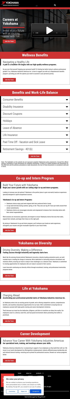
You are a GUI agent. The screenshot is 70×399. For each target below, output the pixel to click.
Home (19, 373)
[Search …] (55, 5)
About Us (28, 373)
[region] (24, 385)
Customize (12, 391)
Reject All (24, 391)
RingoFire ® (41, 397)
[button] (36, 5)
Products (38, 373)
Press (49, 376)
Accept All (36, 391)
